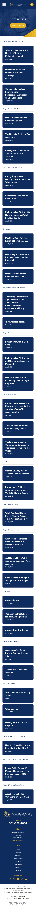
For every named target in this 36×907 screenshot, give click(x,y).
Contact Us (18, 870)
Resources (18, 861)
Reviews (17, 867)
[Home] (18, 4)
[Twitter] (14, 879)
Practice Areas (18, 858)
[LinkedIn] (26, 879)
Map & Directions (18, 840)
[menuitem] (9, 898)
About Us (18, 852)
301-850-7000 (18, 823)
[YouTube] (18, 879)
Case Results (18, 864)
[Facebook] (10, 879)
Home (18, 849)
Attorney (18, 855)
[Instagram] (22, 879)
